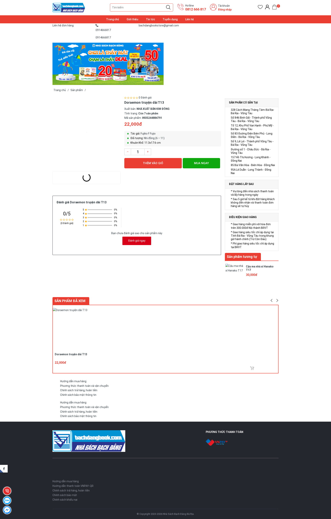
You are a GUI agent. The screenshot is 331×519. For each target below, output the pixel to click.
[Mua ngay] (252, 368)
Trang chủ (112, 19)
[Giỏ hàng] (274, 8)
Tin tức (150, 19)
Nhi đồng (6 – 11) (154, 138)
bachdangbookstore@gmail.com (159, 25)
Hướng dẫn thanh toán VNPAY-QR (72, 485)
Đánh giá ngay (136, 240)
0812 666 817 (195, 9)
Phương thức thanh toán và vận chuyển (84, 385)
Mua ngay (201, 163)
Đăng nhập (225, 9)
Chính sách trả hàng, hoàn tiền (78, 390)
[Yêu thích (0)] (260, 8)
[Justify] (168, 7)
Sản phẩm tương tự (242, 257)
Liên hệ (189, 19)
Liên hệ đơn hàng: (63, 25)
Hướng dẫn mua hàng (73, 381)
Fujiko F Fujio (148, 133)
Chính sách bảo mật (64, 495)
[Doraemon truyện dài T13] (86, 132)
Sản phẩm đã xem (69, 301)
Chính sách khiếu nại (64, 499)
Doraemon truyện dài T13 (71, 354)
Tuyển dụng (170, 19)
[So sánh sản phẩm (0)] (267, 8)
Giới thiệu (132, 19)
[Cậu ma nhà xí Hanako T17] (234, 272)
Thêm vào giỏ (153, 163)
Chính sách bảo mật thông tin (78, 394)
